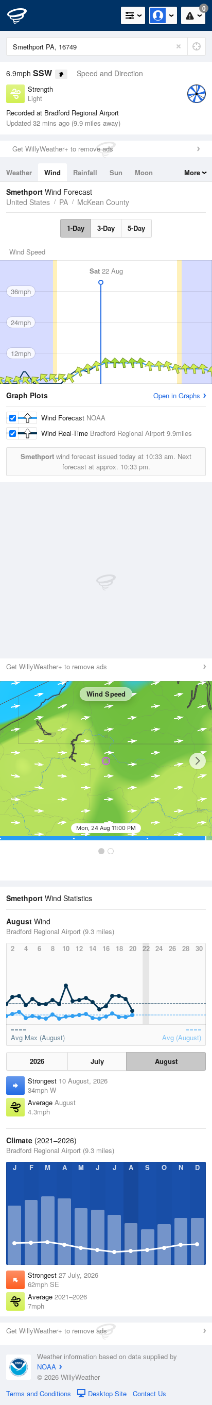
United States (28, 202)
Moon (144, 172)
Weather (19, 172)
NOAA (46, 1367)
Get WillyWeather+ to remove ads (62, 149)
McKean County (103, 202)
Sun (116, 172)
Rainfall (85, 172)
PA (63, 202)
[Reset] (178, 46)
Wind (52, 172)
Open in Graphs (176, 395)
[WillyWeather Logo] (23, 15)
